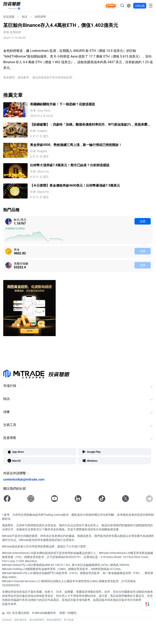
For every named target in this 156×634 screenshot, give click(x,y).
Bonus (110, 5)
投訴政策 (7, 619)
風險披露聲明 (54, 619)
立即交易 (140, 5)
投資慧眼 (9, 16)
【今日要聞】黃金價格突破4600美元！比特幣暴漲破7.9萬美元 (75, 185)
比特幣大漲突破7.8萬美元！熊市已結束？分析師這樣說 (69, 165)
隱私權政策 (20, 619)
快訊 (24, 16)
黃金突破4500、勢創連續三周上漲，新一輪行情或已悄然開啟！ (76, 144)
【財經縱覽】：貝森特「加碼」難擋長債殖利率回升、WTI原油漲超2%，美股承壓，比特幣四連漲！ (90, 124)
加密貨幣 (40, 16)
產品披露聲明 (36, 619)
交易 (142, 221)
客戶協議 (69, 619)
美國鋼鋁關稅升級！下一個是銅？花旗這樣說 (62, 104)
